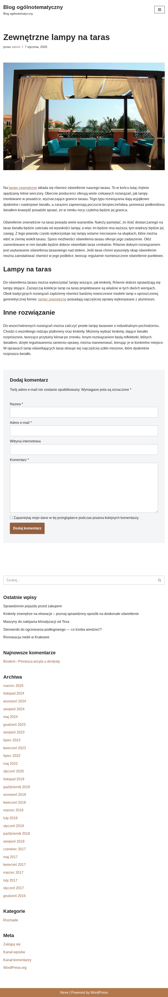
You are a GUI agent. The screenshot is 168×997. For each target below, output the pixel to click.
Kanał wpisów (14, 952)
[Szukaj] (160, 580)
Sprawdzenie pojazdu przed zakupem (32, 606)
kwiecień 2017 (14, 864)
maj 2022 (10, 763)
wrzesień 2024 (14, 701)
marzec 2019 (13, 810)
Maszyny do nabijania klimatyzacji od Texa (36, 621)
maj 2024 (10, 717)
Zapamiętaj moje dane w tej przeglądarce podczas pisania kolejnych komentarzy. (76, 518)
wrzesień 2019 (14, 794)
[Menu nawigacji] (159, 9)
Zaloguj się (12, 944)
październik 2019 (16, 787)
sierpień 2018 (13, 841)
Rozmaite (10, 920)
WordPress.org (14, 967)
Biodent (9, 661)
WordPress (99, 992)
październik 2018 (16, 833)
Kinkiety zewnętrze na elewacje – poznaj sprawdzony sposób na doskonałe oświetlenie (71, 614)
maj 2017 (10, 857)
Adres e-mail (21, 422)
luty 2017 (10, 880)
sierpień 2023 (13, 732)
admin (16, 47)
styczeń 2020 (13, 771)
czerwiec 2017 (14, 849)
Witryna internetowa (25, 441)
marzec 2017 (13, 872)
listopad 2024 (13, 693)
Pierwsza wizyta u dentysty (39, 661)
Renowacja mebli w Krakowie (26, 637)
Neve (64, 992)
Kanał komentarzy (17, 960)
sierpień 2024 (13, 709)
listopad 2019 (13, 779)
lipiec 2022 (11, 756)
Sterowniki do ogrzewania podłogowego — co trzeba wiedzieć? (52, 629)
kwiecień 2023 (14, 748)
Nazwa (16, 404)
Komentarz (19, 460)
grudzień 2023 (14, 724)
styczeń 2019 (13, 826)
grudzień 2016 (14, 896)
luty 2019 (10, 818)
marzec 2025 (13, 686)
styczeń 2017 (13, 888)
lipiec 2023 (11, 740)
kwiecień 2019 (14, 802)
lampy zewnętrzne (23, 188)
